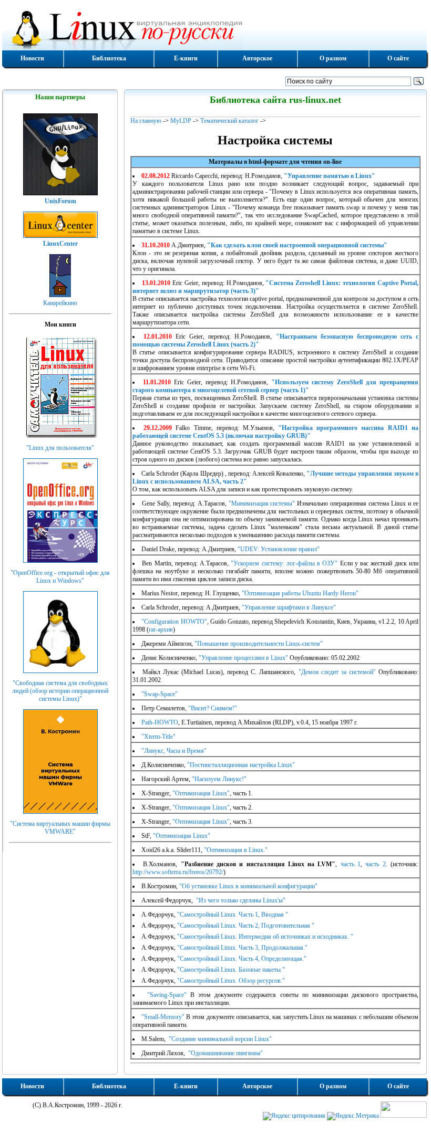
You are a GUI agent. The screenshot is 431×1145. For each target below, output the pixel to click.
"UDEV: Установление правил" (279, 549)
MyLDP (180, 120)
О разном (333, 58)
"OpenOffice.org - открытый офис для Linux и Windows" (60, 576)
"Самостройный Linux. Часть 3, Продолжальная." (242, 947)
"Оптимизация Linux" (201, 793)
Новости (32, 58)
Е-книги (186, 58)
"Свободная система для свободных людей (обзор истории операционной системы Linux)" (60, 690)
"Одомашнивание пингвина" (225, 1053)
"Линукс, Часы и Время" (174, 750)
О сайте (398, 58)
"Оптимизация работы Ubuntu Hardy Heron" (300, 593)
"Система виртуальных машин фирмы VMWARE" (60, 827)
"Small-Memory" (162, 1017)
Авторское (257, 58)
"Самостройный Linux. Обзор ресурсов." (231, 980)
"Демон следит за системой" (337, 672)
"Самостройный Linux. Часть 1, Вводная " (232, 914)
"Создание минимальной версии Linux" (219, 1039)
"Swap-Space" (159, 694)
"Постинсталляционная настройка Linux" (241, 765)
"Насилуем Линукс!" (219, 779)
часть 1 (351, 864)
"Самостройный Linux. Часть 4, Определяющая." (241, 958)
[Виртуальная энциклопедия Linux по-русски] (214, 28)
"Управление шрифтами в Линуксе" (289, 607)
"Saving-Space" (165, 995)
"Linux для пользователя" (60, 447)
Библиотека (109, 58)
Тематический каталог (229, 120)
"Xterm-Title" (158, 736)
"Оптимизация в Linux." (236, 850)
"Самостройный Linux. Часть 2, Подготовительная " (245, 925)
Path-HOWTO (159, 722)
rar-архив (161, 629)
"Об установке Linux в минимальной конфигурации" (248, 886)
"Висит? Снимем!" (212, 708)
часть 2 (375, 864)
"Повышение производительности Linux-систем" (258, 643)
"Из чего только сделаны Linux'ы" (239, 900)
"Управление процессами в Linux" (243, 657)
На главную (145, 120)
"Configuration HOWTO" (174, 621)
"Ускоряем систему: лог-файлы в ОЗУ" (284, 563)
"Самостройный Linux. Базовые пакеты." (231, 969)
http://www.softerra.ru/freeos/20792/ (177, 872)
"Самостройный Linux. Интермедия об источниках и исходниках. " (265, 936)
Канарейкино (60, 303)
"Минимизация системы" (262, 503)
